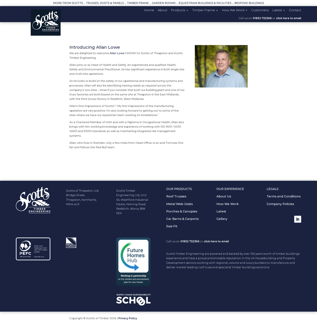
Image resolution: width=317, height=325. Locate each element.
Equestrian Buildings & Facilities (205, 3)
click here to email (288, 18)
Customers (260, 10)
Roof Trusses (176, 196)
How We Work (233, 10)
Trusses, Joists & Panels (105, 3)
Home (149, 10)
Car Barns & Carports (182, 219)
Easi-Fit (171, 226)
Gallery (221, 219)
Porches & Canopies (181, 211)
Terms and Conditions (283, 196)
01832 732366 (262, 18)
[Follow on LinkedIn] (297, 219)
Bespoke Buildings (249, 3)
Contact (295, 10)
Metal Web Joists (179, 204)
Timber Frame (138, 3)
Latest (277, 10)
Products (178, 10)
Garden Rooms (164, 3)
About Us (223, 196)
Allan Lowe (117, 53)
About (162, 10)
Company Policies (280, 204)
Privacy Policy (127, 318)
